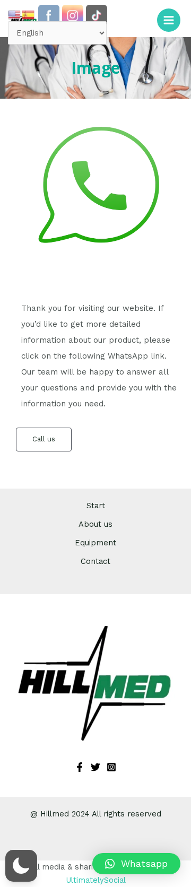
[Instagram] (111, 767)
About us (95, 524)
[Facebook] (79, 767)
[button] (136, 863)
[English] (15, 14)
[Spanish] (29, 14)
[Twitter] (95, 767)
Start (95, 505)
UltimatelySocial (96, 880)
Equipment (95, 542)
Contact (95, 561)
